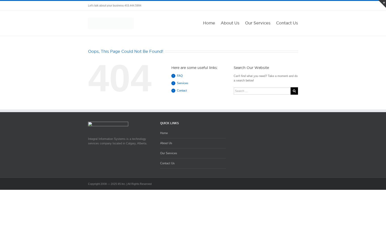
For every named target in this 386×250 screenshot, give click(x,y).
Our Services (258, 23)
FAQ (180, 75)
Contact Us (287, 23)
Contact (182, 90)
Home (209, 23)
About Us (230, 23)
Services (182, 83)
